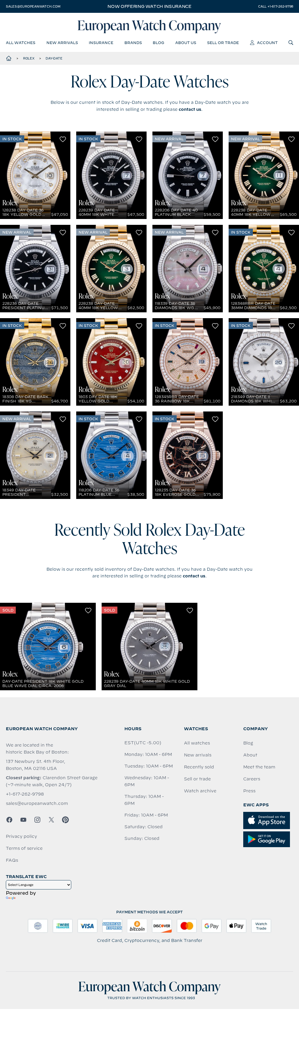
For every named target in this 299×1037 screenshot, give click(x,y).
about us (185, 42)
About (250, 755)
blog (158, 42)
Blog (248, 743)
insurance (101, 42)
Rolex (28, 58)
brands (133, 42)
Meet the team (259, 767)
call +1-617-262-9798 (275, 6)
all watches (20, 42)
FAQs (12, 860)
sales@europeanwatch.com (33, 6)
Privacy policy (21, 836)
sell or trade (223, 42)
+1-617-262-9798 (25, 794)
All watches (197, 743)
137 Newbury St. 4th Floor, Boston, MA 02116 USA (35, 765)
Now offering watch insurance (149, 6)
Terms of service (24, 848)
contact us (190, 109)
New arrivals (197, 755)
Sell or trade (197, 779)
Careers (251, 779)
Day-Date (54, 58)
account (267, 43)
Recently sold (199, 767)
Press (249, 791)
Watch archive (200, 791)
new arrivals (62, 42)
